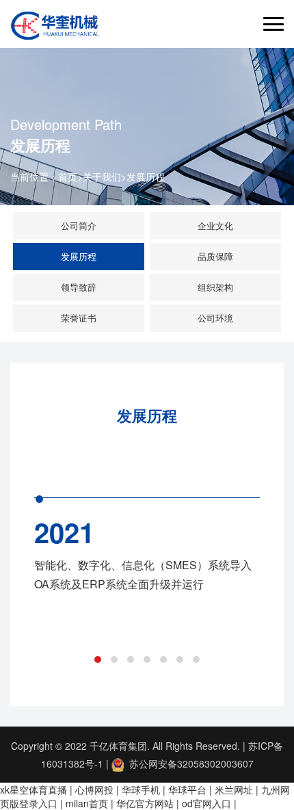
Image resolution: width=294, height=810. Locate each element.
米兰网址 (234, 789)
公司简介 (78, 225)
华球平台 (187, 789)
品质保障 (215, 256)
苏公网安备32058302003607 (189, 763)
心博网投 (94, 789)
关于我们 (102, 176)
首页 (67, 176)
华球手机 (141, 789)
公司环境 (215, 317)
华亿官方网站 (145, 803)
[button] (98, 659)
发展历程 (145, 176)
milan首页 (87, 803)
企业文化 (215, 225)
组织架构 (215, 286)
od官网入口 (206, 803)
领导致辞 (78, 286)
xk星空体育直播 (33, 789)
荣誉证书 (78, 317)
